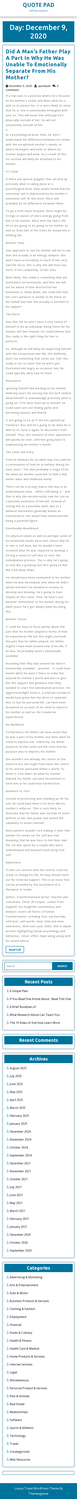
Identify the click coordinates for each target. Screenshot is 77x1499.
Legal (13, 1372)
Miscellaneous (19, 1380)
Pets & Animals (20, 1396)
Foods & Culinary (21, 1333)
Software (16, 1420)
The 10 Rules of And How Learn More (35, 1023)
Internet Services (21, 1364)
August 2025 (18, 1068)
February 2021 (19, 1219)
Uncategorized (19, 1452)
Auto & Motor (19, 1293)
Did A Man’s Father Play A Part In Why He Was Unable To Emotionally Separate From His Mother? (38, 64)
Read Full (16, 950)
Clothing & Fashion (22, 1309)
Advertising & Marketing (26, 1277)
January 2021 (18, 1227)
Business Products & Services (29, 1301)
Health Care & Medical (24, 1349)
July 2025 (16, 1076)
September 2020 (21, 1250)
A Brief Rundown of (23, 1007)
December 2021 (20, 1163)
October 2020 (19, 1243)
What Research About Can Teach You (35, 1015)
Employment (18, 1317)
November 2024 (20, 1139)
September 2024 (21, 1155)
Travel (14, 1444)
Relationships (19, 1412)
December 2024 (20, 1132)
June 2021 (16, 1195)
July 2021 (16, 1187)
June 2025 (16, 1084)
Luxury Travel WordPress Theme (36, 1488)
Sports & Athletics (21, 1428)
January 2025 (18, 1124)
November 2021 (20, 1171)
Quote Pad (38, 4)
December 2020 (20, 1235)
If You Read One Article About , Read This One (40, 999)
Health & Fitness (21, 1341)
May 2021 (16, 1203)
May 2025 (16, 1092)
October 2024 (19, 1147)
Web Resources (20, 1460)
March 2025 (17, 1108)
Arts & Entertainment (24, 1285)
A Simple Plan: (19, 991)
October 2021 (19, 1179)
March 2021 (17, 1211)
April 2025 (16, 1100)
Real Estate (17, 1404)
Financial (15, 1325)
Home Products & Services (27, 1356)
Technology (18, 1436)
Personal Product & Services (28, 1388)
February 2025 (19, 1116)
